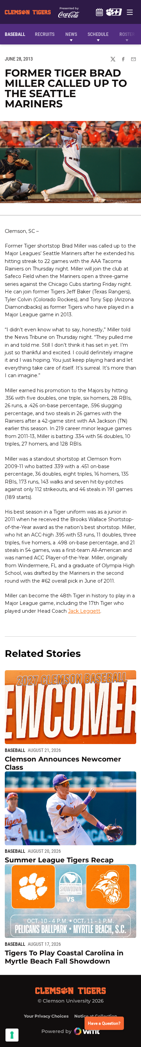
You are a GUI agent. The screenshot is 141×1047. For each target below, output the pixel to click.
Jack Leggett (84, 611)
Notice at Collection (95, 1016)
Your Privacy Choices (46, 1016)
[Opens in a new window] (114, 12)
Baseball (15, 750)
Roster (127, 34)
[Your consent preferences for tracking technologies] (11, 1035)
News (71, 34)
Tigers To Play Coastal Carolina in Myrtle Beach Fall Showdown (64, 957)
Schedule (99, 11)
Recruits (46, 34)
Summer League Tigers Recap (59, 860)
